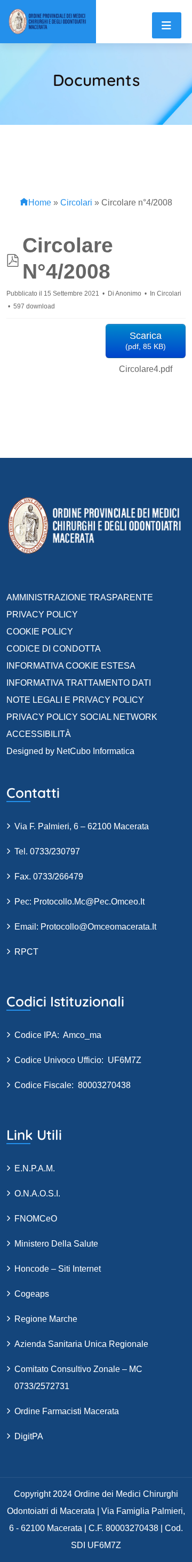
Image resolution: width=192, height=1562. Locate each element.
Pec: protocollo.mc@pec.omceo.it (79, 901)
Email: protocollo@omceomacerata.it (85, 926)
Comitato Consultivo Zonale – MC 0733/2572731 (78, 1378)
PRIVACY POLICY (42, 614)
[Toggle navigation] (166, 25)
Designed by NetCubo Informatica (70, 751)
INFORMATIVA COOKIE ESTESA (70, 665)
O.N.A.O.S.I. (37, 1193)
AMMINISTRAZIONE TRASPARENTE (79, 597)
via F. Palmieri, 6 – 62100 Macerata (81, 826)
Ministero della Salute (56, 1243)
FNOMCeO (35, 1218)
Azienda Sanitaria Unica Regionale (81, 1344)
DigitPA (28, 1436)
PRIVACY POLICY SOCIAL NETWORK (81, 716)
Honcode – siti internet (57, 1268)
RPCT (26, 951)
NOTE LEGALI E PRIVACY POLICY (75, 699)
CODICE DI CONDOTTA (53, 648)
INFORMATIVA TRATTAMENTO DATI (78, 682)
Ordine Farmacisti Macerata (66, 1411)
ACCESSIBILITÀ (38, 734)
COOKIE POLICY (39, 631)
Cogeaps (31, 1293)
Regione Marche (45, 1318)
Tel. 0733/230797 (47, 851)
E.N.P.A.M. (34, 1168)
